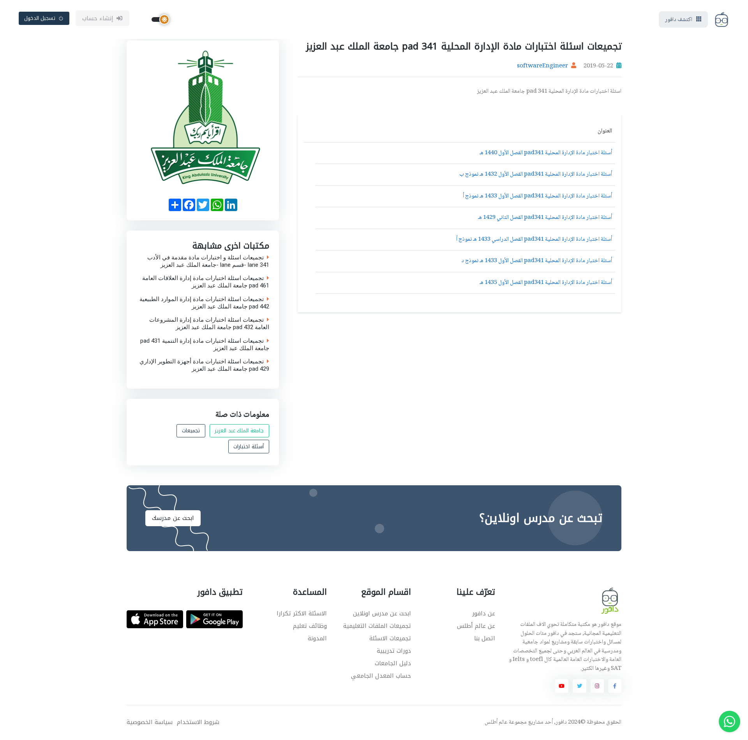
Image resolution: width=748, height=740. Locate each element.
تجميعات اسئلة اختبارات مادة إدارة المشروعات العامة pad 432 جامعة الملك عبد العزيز (209, 323)
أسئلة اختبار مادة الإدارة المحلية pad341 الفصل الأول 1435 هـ (546, 283)
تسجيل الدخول (40, 18)
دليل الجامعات (393, 663)
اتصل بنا (484, 638)
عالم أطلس (496, 722)
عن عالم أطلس (476, 625)
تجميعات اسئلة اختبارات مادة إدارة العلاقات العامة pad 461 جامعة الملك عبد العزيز (205, 282)
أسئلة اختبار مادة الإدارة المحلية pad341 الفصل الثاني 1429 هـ (545, 218)
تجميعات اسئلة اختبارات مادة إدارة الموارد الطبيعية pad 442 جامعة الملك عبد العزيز (204, 302)
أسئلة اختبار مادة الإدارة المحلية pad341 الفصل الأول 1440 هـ (546, 153)
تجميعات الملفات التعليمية (377, 625)
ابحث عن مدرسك (173, 518)
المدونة (317, 638)
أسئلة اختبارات (248, 446)
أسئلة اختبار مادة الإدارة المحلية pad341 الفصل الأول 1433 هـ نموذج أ (537, 196)
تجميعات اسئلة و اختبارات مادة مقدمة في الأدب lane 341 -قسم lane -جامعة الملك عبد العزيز (208, 261)
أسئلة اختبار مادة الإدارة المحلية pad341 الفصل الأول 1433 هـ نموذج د (536, 261)
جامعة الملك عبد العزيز (239, 430)
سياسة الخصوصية (150, 722)
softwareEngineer (542, 66)
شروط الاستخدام (198, 722)
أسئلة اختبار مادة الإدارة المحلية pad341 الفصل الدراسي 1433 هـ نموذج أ (534, 239)
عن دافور (483, 613)
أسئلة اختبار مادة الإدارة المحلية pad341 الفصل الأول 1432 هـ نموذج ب (535, 174)
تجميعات (191, 430)
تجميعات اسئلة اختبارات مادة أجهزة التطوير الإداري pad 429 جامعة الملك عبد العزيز (204, 365)
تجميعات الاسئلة (390, 638)
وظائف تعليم (310, 625)
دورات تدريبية (394, 650)
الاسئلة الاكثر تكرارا (302, 613)
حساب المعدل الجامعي (381, 675)
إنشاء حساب (98, 18)
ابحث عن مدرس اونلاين (382, 613)
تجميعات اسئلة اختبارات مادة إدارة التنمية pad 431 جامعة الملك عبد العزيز (204, 344)
